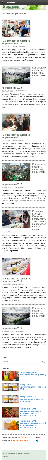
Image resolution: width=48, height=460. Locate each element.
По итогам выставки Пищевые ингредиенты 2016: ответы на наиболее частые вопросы (39, 220)
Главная (15, 46)
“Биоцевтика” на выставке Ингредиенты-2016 (16, 279)
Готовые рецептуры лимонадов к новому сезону (33, 373)
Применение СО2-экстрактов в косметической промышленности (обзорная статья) (33, 424)
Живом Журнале (20, 440)
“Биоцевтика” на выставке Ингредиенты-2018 (16, 42)
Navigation (11, 2)
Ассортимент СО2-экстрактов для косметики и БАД (33, 386)
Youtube (24, 437)
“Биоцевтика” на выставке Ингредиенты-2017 (16, 136)
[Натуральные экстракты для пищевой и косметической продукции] (24, 9)
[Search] (43, 361)
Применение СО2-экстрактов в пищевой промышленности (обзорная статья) (30, 412)
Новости (22, 46)
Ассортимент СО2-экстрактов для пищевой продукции (31, 398)
